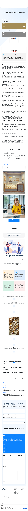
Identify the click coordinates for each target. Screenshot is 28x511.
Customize (16, 508)
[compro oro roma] (2, 497)
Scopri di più (4, 382)
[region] (14, 507)
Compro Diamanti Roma (16, 493)
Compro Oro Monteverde (15, 489)
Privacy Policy (22, 489)
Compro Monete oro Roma (4, 503)
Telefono (4, 466)
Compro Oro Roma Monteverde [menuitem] (18, 4)
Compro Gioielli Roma (16, 492)
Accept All (25, 508)
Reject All (21, 508)
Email (4, 462)
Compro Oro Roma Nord (4, 500)
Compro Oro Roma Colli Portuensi (7, 4)
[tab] (14, 234)
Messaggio (4, 470)
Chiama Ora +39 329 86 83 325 (14, 16)
